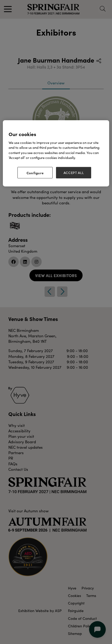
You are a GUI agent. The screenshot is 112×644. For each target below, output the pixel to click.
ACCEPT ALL (74, 172)
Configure (35, 172)
